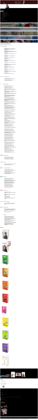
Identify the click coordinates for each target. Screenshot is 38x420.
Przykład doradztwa (4, 14)
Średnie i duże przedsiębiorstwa (5, 13)
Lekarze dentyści (3, 16)
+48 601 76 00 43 (1, 392)
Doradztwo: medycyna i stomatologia (5, 15)
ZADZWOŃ (2, 10)
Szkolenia (2, 18)
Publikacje (2, 19)
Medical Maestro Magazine (4, 20)
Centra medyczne (4, 17)
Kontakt (2, 21)
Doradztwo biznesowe (3, 12)
